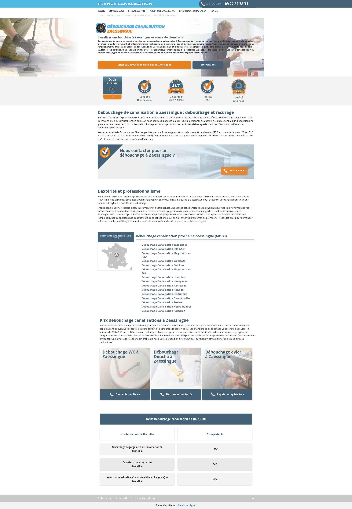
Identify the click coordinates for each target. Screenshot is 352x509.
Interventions (208, 64)
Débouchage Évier (136, 10)
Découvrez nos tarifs (179, 394)
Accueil (101, 10)
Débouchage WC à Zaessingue (120, 354)
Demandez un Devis (128, 394)
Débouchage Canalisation (162, 10)
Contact (215, 10)
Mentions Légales (187, 505)
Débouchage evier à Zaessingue (223, 354)
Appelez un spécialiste (230, 394)
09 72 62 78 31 (237, 170)
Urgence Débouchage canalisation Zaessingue (144, 64)
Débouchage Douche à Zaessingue (166, 356)
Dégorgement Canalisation (192, 10)
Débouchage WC (116, 10)
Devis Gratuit (112, 81)
